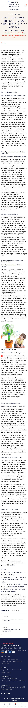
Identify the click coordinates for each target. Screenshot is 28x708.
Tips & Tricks (13, 30)
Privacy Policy (6, 672)
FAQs (3, 670)
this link (11, 565)
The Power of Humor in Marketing (13, 587)
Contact (3, 678)
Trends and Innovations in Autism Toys (15, 584)
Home (5, 30)
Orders (14, 661)
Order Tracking (6, 661)
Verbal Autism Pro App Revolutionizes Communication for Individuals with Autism (13, 579)
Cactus (22, 30)
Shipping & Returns (8, 681)
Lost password (13, 659)
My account (4, 659)
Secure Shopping (12, 678)
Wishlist (19, 661)
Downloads (5, 664)
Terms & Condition (20, 681)
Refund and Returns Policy (13, 670)
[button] (25, 6)
